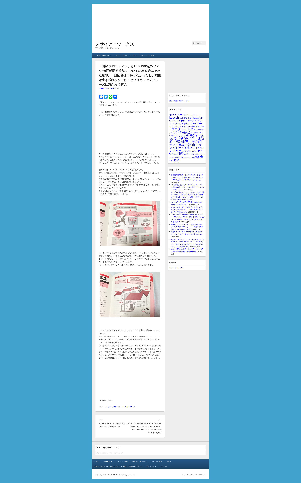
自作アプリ (187, 157)
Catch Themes (201, 475)
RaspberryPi (197, 117)
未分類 (189, 154)
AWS (177, 114)
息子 (200, 150)
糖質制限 (179, 157)
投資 (171, 153)
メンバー (163, 466)
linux (180, 118)
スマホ (184, 126)
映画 (185, 154)
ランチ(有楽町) (194, 133)
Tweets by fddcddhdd (176, 268)
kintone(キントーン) (193, 115)
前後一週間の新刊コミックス (108, 55)
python (189, 118)
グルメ (187, 123)
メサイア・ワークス (114, 44)
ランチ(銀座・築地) (185, 146)
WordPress (173, 120)
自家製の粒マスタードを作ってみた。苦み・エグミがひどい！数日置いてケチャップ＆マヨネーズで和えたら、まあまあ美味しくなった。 (187, 177)
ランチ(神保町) (186, 135)
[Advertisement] (150, 20)
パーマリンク (131, 407)
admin (112, 88)
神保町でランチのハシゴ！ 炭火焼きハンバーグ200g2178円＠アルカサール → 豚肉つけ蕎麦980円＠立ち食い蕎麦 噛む (187, 226)
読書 (115, 407)
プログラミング (182, 129)
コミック (177, 126)
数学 (175, 154)
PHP (184, 118)
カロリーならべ (156, 461)
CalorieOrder (108, 461)
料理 (180, 153)
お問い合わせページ (139, 461)
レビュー (109, 407)
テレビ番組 (191, 126)
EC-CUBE (183, 115)
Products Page (122, 461)
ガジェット (178, 123)
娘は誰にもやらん (191, 151)
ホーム (96, 461)
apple (171, 114)
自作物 (193, 157)
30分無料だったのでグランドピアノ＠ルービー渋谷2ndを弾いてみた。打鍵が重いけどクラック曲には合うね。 (187, 187)
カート (168, 461)
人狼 (183, 151)
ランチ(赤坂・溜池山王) (184, 145)
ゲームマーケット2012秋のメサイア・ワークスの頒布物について (118, 466)
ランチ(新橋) (181, 132)
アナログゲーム (186, 120)
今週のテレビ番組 (147, 55)
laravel (173, 117)
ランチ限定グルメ (197, 148)
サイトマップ (151, 466)
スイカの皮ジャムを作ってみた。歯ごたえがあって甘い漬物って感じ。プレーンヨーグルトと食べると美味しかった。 (187, 209)
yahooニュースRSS (130, 55)
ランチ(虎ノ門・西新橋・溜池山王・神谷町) (186, 140)
